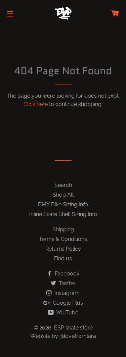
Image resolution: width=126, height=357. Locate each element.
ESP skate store (73, 327)
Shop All (63, 195)
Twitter (66, 283)
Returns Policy (63, 249)
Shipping (63, 229)
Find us (63, 258)
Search (63, 185)
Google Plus (67, 303)
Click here (36, 104)
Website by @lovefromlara (63, 336)
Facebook (66, 273)
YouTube (66, 312)
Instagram (66, 293)
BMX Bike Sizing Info (63, 204)
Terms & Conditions (63, 239)
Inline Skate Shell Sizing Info (63, 214)
